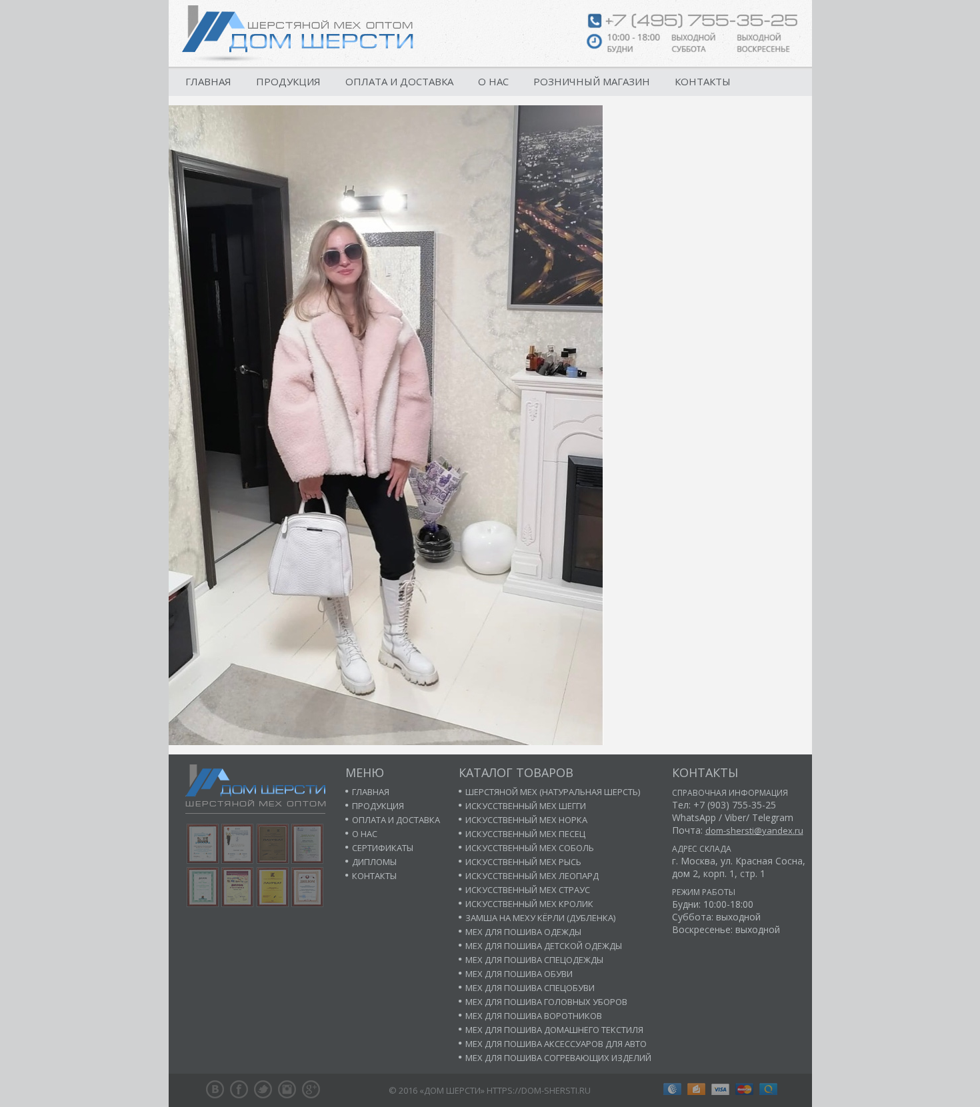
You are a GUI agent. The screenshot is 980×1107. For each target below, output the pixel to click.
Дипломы (374, 862)
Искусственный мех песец (525, 834)
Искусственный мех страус (527, 890)
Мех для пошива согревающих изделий (558, 1058)
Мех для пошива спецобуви (530, 988)
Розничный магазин (591, 81)
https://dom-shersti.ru (539, 1090)
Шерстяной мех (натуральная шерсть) (552, 792)
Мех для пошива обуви (519, 974)
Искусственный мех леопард (532, 876)
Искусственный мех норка (526, 820)
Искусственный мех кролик (529, 904)
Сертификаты (382, 848)
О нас (493, 81)
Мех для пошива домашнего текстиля (554, 1030)
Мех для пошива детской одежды (543, 946)
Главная (208, 81)
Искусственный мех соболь (529, 848)
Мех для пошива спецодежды (534, 960)
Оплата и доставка (399, 81)
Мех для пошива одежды (523, 932)
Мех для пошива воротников (533, 1016)
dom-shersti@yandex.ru (754, 830)
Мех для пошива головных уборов (546, 1002)
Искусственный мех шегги (525, 806)
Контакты (703, 81)
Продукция (288, 81)
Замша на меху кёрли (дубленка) (540, 918)
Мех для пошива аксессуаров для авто (556, 1044)
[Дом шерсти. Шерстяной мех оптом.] (297, 33)
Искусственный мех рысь (523, 862)
